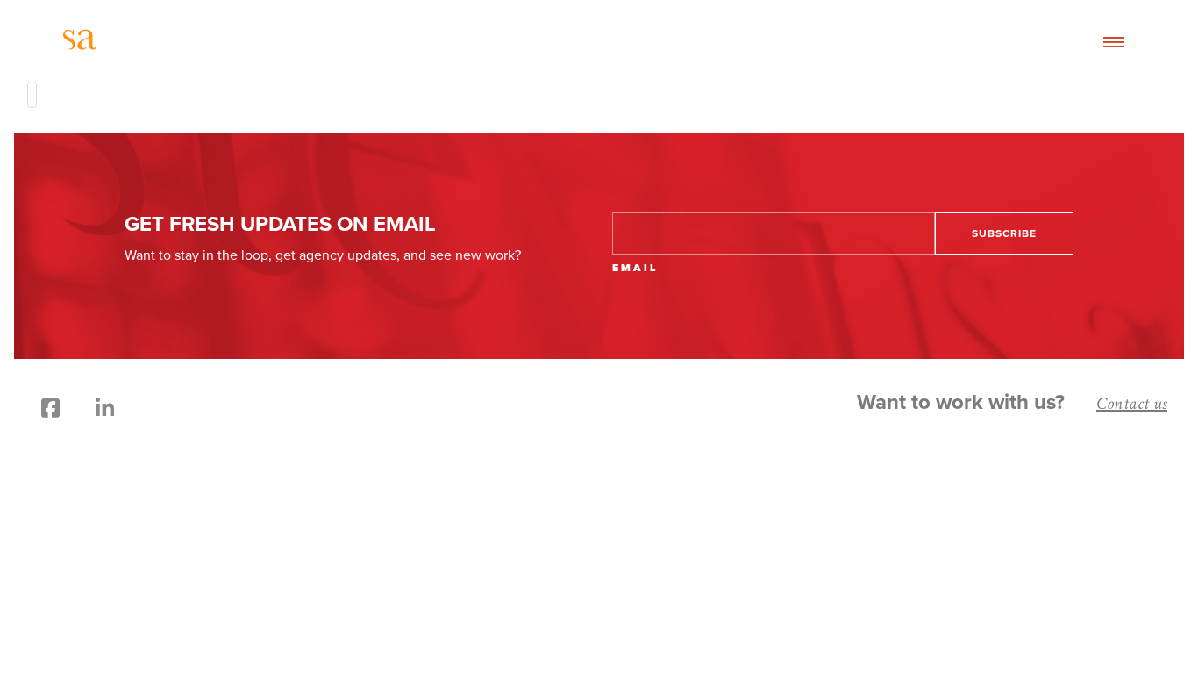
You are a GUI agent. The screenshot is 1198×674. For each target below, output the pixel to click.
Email (635, 268)
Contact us (1131, 403)
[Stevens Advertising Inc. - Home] (233, 42)
